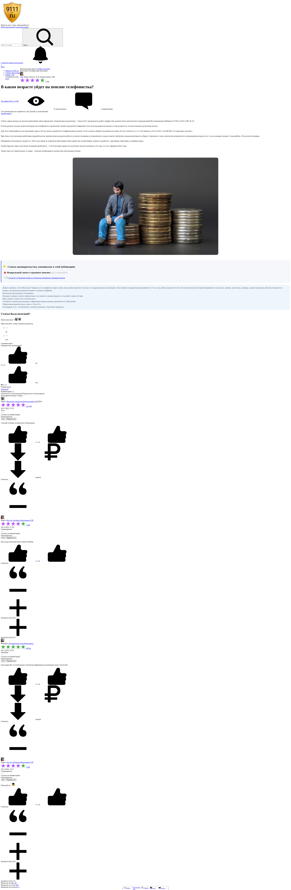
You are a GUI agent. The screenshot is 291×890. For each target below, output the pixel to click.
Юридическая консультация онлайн (15, 27)
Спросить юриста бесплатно (12, 63)
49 (15, 883)
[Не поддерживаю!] (57, 442)
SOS (7, 79)
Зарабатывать (6, 114)
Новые (13, 396)
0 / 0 (4, 385)
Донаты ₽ (4, 389)
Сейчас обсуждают (12, 73)
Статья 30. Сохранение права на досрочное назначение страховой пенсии (36, 278)
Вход (3, 67)
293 (17, 885)
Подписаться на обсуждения (33, 394)
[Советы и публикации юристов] (12, 23)
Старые (20, 396)
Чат (3, 419)
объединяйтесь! (23, 25)
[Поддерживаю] (18, 442)
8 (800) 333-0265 (43, 69)
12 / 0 (3, 365)
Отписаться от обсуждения (11, 394)
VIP (21, 77)
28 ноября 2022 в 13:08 (10, 101)
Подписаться (6, 387)
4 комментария (6, 343)
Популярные (6, 396)
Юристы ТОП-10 (12, 71)
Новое (10, 75)
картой (38, 477)
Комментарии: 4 (7, 391)
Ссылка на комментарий (10, 415)
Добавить (146, 888)
